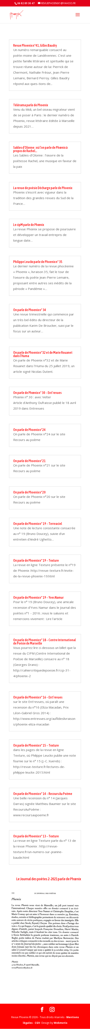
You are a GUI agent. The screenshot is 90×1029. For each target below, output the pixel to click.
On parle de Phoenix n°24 (29, 430)
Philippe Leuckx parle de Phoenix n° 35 (37, 262)
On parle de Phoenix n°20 (29, 492)
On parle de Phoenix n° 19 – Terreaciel (37, 523)
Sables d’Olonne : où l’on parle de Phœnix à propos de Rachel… (40, 149)
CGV (37, 1023)
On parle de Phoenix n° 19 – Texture (36, 560)
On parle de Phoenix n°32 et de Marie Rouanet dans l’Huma (42, 354)
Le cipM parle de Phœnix (28, 225)
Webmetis (60, 1023)
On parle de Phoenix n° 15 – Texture (36, 745)
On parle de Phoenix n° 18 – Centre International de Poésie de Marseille (44, 641)
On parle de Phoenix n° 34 (29, 310)
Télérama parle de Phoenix (30, 105)
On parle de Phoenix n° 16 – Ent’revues (37, 697)
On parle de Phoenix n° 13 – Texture (36, 836)
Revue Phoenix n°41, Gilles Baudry (35, 45)
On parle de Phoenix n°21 (29, 461)
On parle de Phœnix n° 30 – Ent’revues (37, 393)
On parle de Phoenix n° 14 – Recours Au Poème (42, 794)
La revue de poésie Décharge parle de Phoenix (42, 188)
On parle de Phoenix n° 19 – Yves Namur (38, 597)
